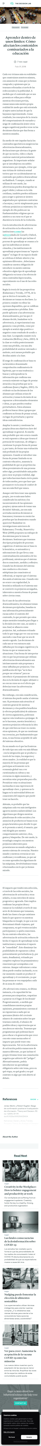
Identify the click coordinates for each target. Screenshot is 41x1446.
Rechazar (12, 1437)
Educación (15, 27)
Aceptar (29, 1437)
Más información (9, 1432)
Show (33, 1099)
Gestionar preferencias (20, 1441)
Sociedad (24, 27)
